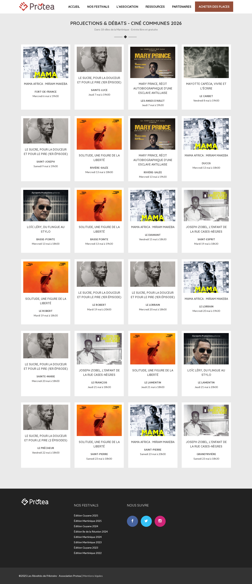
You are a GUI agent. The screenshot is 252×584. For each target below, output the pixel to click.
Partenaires (181, 6)
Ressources (155, 6)
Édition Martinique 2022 (88, 552)
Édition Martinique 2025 (88, 520)
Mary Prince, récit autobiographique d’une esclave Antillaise (152, 88)
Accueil (74, 6)
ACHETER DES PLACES (214, 6)
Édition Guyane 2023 (86, 547)
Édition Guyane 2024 (86, 526)
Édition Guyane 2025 (86, 515)
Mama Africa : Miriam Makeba (45, 84)
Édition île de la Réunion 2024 (91, 531)
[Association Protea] (37, 11)
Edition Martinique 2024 (88, 536)
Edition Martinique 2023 (88, 542)
